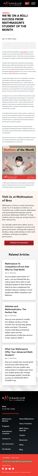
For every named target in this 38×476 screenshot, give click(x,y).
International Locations (7, 432)
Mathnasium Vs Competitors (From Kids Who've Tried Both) (17, 267)
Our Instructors (8, 444)
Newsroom (23, 440)
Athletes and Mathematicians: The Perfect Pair (15, 309)
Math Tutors (24, 429)
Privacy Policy (15, 457)
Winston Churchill (13, 71)
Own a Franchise (25, 424)
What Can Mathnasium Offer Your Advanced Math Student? (19, 352)
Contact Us (6, 439)
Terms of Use (6, 465)
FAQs (21, 445)
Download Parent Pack (10, 413)
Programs (5, 426)
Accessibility (6, 457)
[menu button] (27, 3)
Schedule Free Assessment (19, 243)
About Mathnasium (26, 419)
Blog (21, 449)
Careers (22, 435)
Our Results (6, 449)
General (6, 13)
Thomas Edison (23, 52)
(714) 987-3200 (8, 409)
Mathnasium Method (6, 420)
